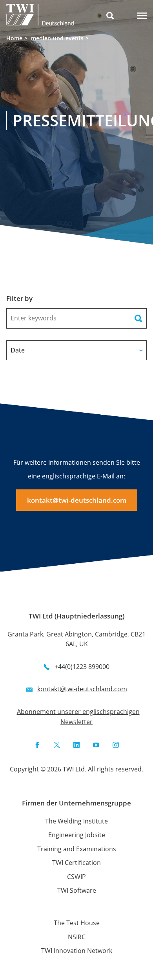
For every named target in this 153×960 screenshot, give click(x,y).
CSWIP (76, 876)
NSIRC (77, 937)
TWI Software (76, 890)
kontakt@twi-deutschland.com (76, 500)
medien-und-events (57, 38)
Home (14, 38)
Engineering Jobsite (76, 835)
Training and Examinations (76, 849)
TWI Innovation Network (76, 950)
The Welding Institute (76, 821)
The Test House (77, 923)
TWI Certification (76, 862)
